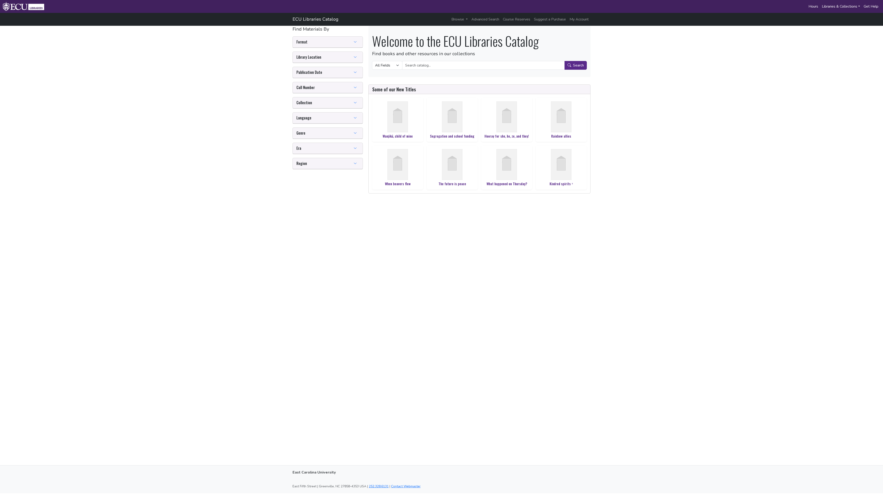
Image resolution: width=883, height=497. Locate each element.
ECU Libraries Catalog (315, 19)
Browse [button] (458, 19)
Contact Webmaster (406, 486)
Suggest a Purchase (550, 19)
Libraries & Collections (839, 6)
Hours (813, 6)
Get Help (871, 6)
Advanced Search (485, 19)
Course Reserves (516, 19)
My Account (579, 19)
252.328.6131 (379, 486)
